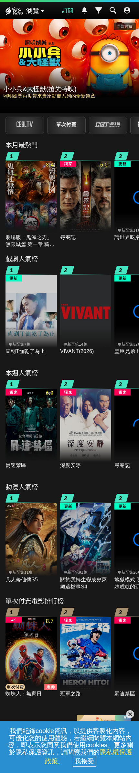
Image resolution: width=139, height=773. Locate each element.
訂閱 (67, 10)
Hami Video (14, 11)
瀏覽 (32, 10)
